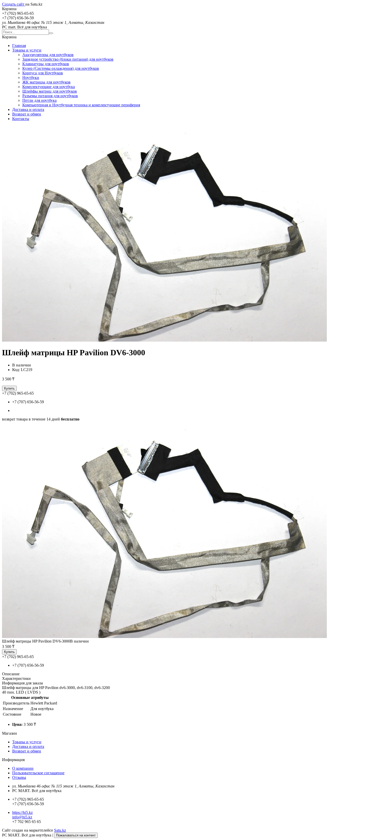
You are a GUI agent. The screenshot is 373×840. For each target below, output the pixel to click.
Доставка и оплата (28, 109)
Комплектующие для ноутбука (48, 87)
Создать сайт (13, 4)
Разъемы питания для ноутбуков (50, 96)
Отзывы (19, 777)
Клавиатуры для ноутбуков (45, 64)
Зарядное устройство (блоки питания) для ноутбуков (67, 59)
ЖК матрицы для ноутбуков (46, 82)
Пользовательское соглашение (38, 773)
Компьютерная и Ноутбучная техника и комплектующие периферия (81, 105)
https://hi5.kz (22, 812)
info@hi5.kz (22, 817)
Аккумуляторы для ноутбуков (48, 55)
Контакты (20, 118)
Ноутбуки (30, 77)
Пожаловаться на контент (76, 835)
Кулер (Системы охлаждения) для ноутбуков (60, 68)
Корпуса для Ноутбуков (42, 73)
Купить (9, 388)
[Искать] (51, 33)
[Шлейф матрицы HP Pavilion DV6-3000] (164, 636)
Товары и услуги (26, 50)
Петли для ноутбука (39, 100)
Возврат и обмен (26, 114)
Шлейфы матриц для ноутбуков (49, 91)
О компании (22, 768)
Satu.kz (60, 830)
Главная (19, 45)
